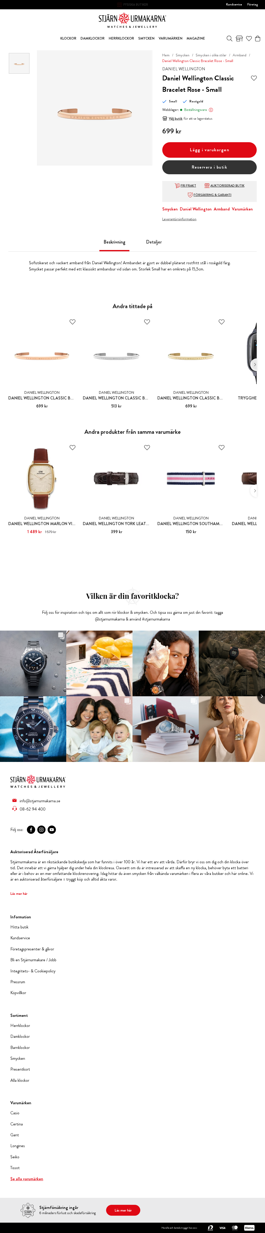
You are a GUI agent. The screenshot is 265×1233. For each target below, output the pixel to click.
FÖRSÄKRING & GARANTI (212, 195)
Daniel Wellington (196, 209)
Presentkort (20, 1069)
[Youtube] (52, 830)
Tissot (15, 1168)
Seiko (14, 1157)
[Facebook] (31, 830)
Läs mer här (18, 893)
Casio (14, 1113)
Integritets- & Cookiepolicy (32, 971)
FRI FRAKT (188, 185)
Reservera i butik (209, 167)
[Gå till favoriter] (249, 38)
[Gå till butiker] (239, 38)
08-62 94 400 (33, 809)
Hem (166, 55)
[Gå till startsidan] (132, 19)
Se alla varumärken (26, 1179)
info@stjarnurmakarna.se (40, 801)
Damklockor (20, 1036)
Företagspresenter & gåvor (32, 949)
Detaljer (154, 242)
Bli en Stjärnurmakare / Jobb (33, 960)
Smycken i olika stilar (211, 55)
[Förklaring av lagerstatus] (211, 110)
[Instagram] (41, 830)
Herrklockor (20, 1025)
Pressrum (17, 982)
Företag (252, 4)
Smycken (182, 55)
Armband (239, 55)
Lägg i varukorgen (210, 150)
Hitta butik (19, 927)
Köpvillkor (18, 993)
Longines (17, 1146)
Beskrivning (114, 242)
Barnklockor (20, 1047)
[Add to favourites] (254, 78)
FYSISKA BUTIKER (135, 4)
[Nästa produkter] (253, 364)
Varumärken (242, 209)
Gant (14, 1135)
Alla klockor (19, 1080)
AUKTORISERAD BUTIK (227, 185)
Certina (16, 1124)
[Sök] (229, 38)
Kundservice (234, 4)
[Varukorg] (257, 38)
